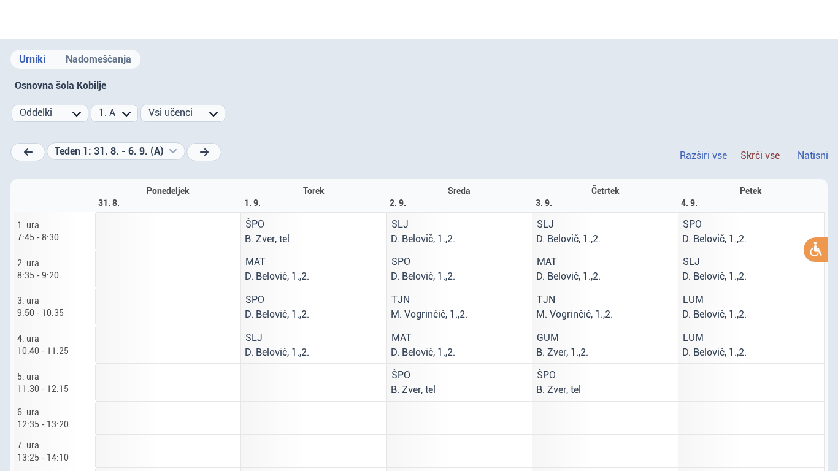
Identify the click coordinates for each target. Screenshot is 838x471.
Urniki (32, 59)
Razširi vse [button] (703, 155)
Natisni (813, 155)
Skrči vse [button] (760, 155)
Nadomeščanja (98, 59)
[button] (116, 151)
